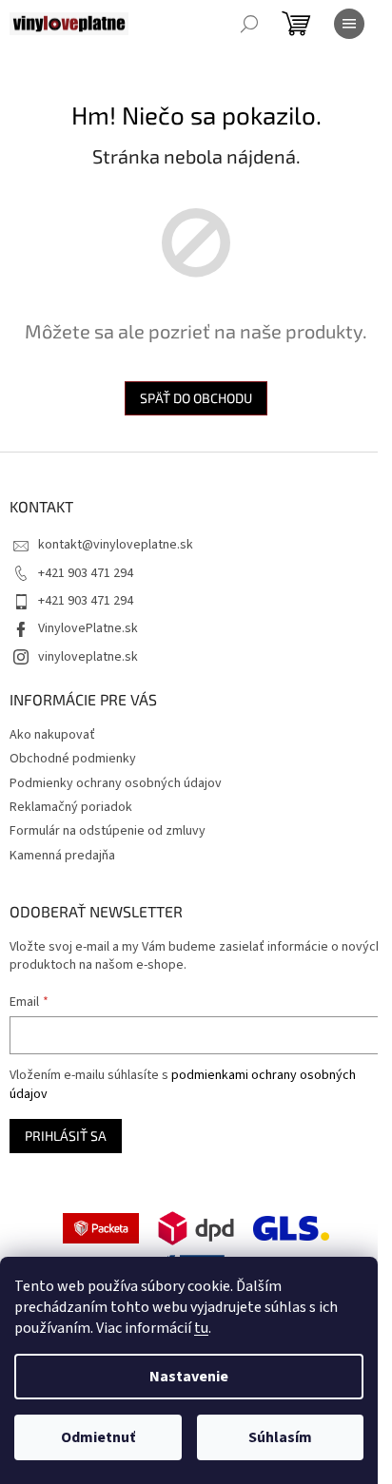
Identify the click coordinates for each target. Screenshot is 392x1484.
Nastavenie (188, 1376)
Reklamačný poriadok (71, 807)
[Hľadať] (249, 24)
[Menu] (349, 24)
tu (201, 1328)
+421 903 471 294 (85, 573)
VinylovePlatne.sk (88, 628)
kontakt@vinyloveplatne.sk (115, 544)
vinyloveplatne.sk (88, 656)
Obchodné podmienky (73, 758)
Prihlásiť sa (66, 1135)
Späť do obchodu (196, 398)
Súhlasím (280, 1437)
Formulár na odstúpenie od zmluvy (108, 830)
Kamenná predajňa (62, 855)
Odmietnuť (98, 1437)
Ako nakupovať (52, 734)
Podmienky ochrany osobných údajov (116, 783)
